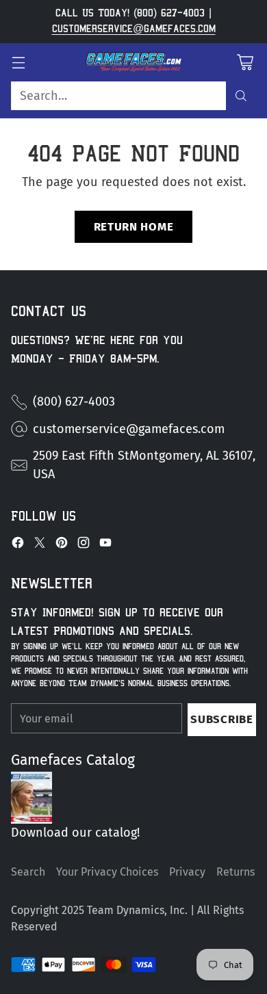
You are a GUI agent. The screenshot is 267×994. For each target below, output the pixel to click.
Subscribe (221, 719)
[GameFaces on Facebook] (18, 545)
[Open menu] (18, 62)
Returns (235, 871)
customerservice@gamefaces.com (134, 28)
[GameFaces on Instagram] (83, 545)
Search (28, 871)
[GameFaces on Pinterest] (61, 545)
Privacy (187, 871)
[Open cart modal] (245, 62)
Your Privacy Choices (107, 871)
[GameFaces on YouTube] (105, 545)
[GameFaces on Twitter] (39, 545)
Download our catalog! (75, 832)
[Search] (241, 95)
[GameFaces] (133, 62)
